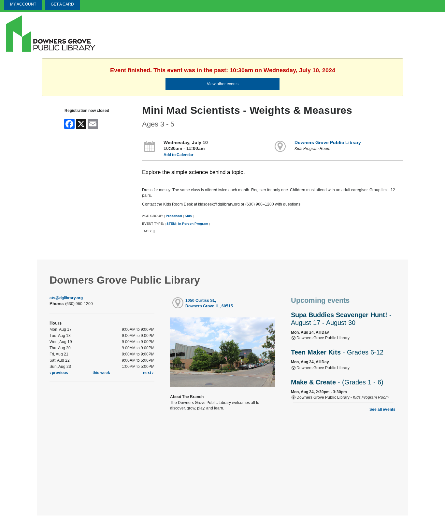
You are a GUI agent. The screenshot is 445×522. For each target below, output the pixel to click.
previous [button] (59, 372)
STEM (171, 223)
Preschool (174, 216)
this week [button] (101, 372)
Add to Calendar (179, 155)
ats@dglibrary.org (66, 298)
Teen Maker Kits (337, 352)
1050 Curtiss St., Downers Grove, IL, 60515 (209, 303)
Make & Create (337, 382)
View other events (222, 84)
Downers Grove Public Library (327, 142)
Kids (188, 216)
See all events (382, 409)
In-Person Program (193, 223)
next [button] (147, 372)
